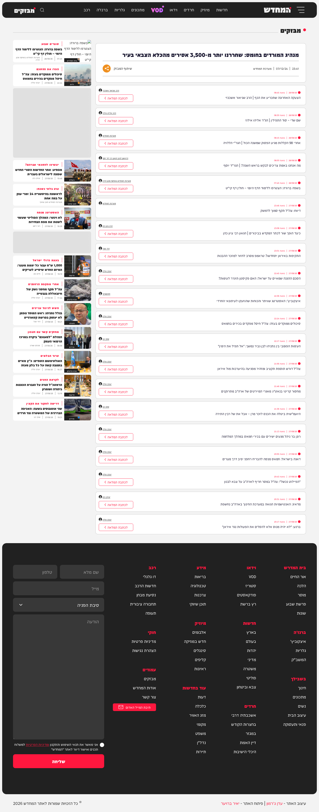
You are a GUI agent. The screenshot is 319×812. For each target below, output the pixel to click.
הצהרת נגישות (144, 650)
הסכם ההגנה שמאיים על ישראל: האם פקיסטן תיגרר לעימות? (260, 278)
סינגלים (200, 650)
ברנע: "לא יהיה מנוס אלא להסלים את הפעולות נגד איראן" (261, 526)
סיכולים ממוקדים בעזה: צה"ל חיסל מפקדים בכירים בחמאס (261, 323)
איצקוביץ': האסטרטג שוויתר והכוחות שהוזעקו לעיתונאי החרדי (259, 300)
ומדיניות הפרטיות (37, 744)
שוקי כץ (106, 338)
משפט (200, 733)
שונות (301, 612)
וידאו (173, 9)
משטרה (249, 668)
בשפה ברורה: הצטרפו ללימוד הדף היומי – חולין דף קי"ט (263, 187)
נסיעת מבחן (146, 594)
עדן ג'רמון (274, 803)
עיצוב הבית (297, 715)
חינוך (302, 687)
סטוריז (250, 585)
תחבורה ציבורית (143, 603)
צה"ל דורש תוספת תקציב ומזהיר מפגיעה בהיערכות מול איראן (259, 368)
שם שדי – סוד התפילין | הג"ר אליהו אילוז (273, 119)
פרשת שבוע (296, 603)
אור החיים (298, 576)
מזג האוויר (197, 715)
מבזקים (150, 678)
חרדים (189, 9)
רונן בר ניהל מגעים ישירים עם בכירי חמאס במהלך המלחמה (261, 436)
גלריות (119, 9)
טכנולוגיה (198, 585)
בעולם (251, 641)
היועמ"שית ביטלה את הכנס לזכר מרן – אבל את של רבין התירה (258, 413)
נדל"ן (201, 742)
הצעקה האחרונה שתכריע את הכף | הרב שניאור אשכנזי (263, 97)
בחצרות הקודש (243, 724)
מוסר (302, 594)
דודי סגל (106, 248)
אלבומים (199, 632)
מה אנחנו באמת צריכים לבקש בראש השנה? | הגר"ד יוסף (262, 165)
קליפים (200, 659)
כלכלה (200, 705)
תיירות (201, 751)
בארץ (251, 632)
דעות (202, 696)
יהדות (251, 650)
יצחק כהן (106, 496)
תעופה (150, 612)
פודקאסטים (246, 594)
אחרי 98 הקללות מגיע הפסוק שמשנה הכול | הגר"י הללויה (262, 142)
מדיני (252, 659)
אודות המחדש (144, 687)
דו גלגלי (149, 576)
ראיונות (200, 668)
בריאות (200, 576)
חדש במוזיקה (195, 641)
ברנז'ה (102, 9)
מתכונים (138, 9)
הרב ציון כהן (108, 225)
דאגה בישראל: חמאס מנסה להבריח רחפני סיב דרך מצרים (261, 458)
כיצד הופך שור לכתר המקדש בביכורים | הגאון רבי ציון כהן (262, 232)
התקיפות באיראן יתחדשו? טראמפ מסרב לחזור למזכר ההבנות (259, 255)
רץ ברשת (248, 603)
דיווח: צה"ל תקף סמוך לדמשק (280, 210)
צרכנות (200, 594)
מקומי (201, 724)
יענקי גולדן (107, 271)
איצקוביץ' (106, 293)
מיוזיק (205, 9)
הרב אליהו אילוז (109, 112)
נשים (302, 705)
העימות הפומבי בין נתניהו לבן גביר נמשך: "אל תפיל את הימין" (259, 345)
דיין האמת (248, 742)
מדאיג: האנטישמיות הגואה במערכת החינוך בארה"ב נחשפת (260, 503)
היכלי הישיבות (244, 751)
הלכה (301, 585)
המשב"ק (298, 659)
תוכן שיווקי (197, 603)
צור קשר (149, 696)
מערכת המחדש (109, 135)
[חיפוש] (42, 10)
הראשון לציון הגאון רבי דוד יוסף (115, 158)
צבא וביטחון (246, 686)
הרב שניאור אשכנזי (111, 90)
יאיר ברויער (230, 803)
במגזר (251, 733)
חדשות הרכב (145, 585)
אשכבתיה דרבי (243, 715)
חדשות (221, 9)
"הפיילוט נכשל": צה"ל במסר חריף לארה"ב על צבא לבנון (262, 481)
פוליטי (251, 677)
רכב (87, 9)
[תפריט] (300, 10)
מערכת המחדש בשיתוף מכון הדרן (117, 180)
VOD (157, 9)
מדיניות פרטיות (144, 641)
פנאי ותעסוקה (294, 724)
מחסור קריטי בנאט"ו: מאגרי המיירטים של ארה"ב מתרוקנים (261, 391)
